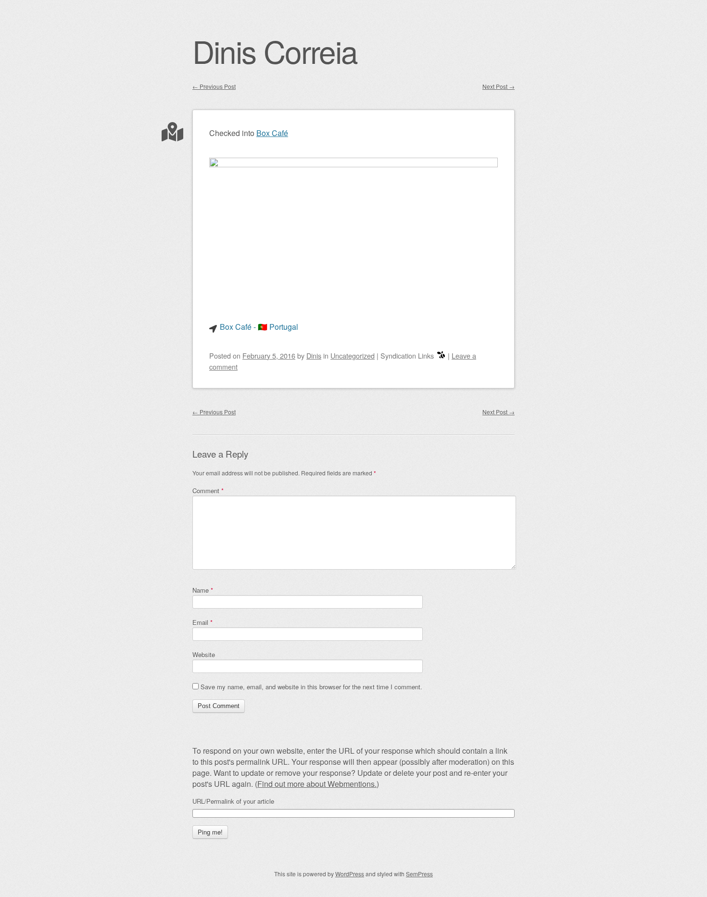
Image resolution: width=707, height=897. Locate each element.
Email (202, 622)
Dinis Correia (274, 51)
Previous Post (214, 86)
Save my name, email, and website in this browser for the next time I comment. (311, 686)
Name (202, 590)
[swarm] (441, 355)
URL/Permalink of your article (233, 801)
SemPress (419, 874)
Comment (208, 490)
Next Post (498, 86)
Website (203, 654)
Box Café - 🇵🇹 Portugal (259, 326)
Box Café (272, 132)
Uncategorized (352, 355)
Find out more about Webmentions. (317, 783)
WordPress (349, 874)
